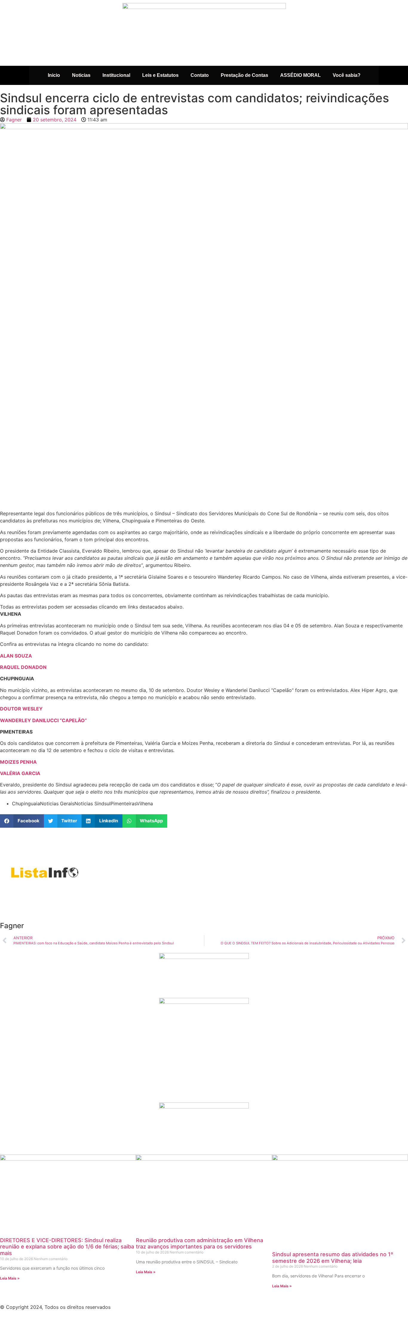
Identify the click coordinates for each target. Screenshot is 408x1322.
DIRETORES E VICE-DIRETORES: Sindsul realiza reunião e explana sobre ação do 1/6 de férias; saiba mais (67, 1246)
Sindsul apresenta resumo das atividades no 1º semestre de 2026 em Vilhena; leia (332, 1257)
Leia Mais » (10, 1278)
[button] (22, 821)
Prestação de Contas (244, 75)
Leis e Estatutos (160, 75)
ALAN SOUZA (16, 656)
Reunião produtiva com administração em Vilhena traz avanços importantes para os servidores (199, 1243)
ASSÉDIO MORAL (300, 75)
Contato (200, 75)
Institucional (116, 75)
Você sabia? (347, 75)
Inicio (54, 75)
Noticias (81, 75)
